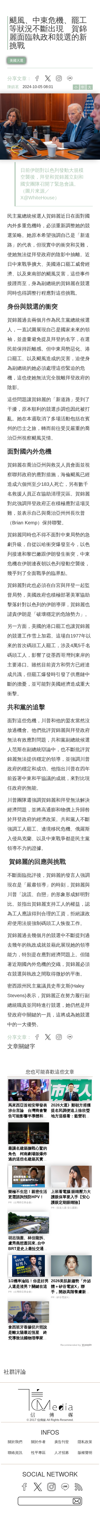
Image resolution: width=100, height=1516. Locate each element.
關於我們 (15, 1442)
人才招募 (61, 1453)
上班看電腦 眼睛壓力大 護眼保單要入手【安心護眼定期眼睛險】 (71, 1197)
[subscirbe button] (77, 1501)
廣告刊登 (61, 1442)
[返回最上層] (93, 1496)
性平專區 (38, 1453)
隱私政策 (85, 1442)
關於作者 (38, 1442)
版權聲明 (85, 1453)
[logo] (46, 1403)
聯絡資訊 (15, 1453)
